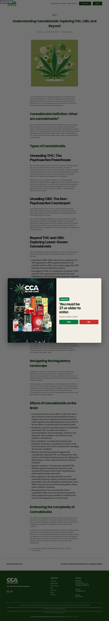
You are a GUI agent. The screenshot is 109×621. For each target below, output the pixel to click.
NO (89, 322)
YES (69, 322)
